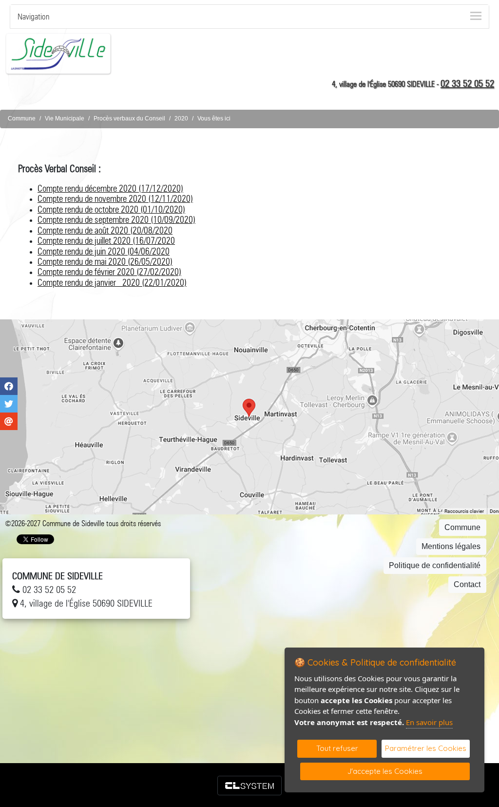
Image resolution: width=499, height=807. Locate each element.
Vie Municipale (64, 118)
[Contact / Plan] (249, 416)
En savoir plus (429, 722)
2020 (181, 118)
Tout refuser (337, 748)
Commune (22, 118)
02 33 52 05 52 (467, 83)
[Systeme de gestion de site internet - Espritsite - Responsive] (249, 785)
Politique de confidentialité (434, 565)
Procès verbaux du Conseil (129, 118)
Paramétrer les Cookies (425, 748)
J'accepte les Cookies (384, 771)
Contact (467, 584)
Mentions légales (451, 546)
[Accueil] (58, 53)
